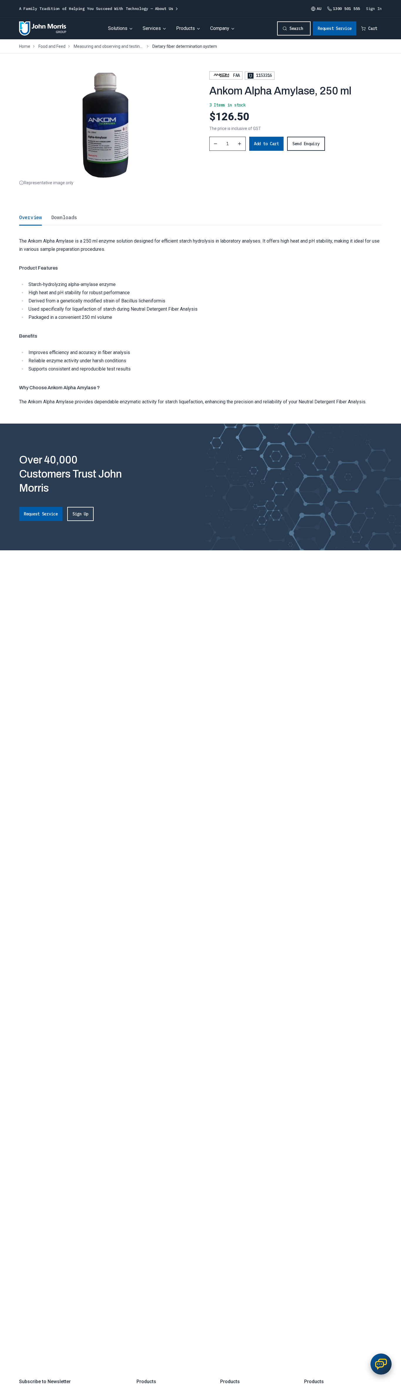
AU (319, 8)
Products (185, 28)
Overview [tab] (30, 217)
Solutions (117, 28)
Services (152, 28)
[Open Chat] (381, 1364)
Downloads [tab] (64, 217)
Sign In (374, 8)
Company (219, 28)
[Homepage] (42, 28)
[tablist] (200, 217)
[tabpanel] (200, 315)
